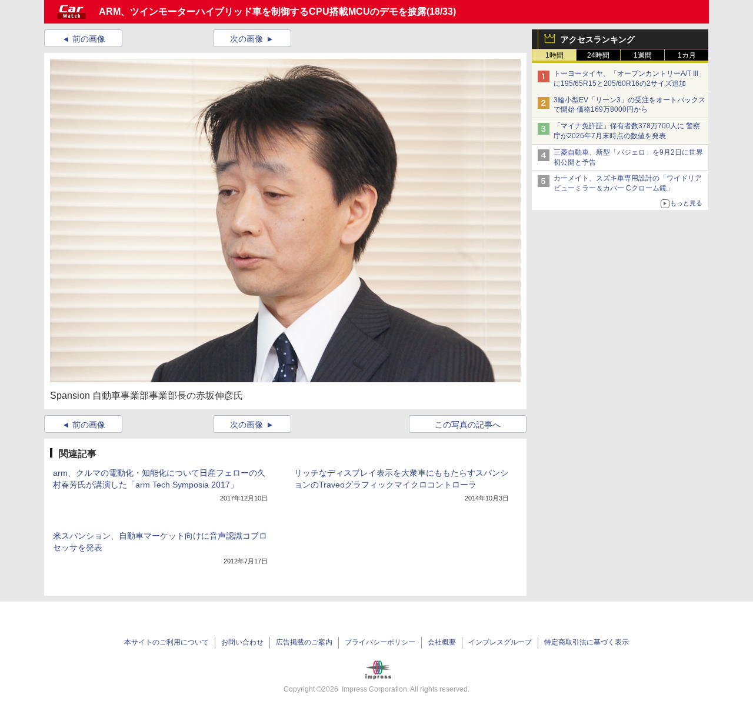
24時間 (598, 55)
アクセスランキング (598, 39)
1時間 (554, 55)
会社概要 (442, 642)
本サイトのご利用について (166, 642)
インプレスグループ (500, 642)
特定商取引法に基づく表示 (586, 642)
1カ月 (687, 55)
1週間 (643, 55)
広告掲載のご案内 (304, 642)
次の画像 (246, 39)
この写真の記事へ (468, 424)
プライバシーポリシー (380, 642)
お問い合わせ (242, 642)
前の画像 (88, 39)
